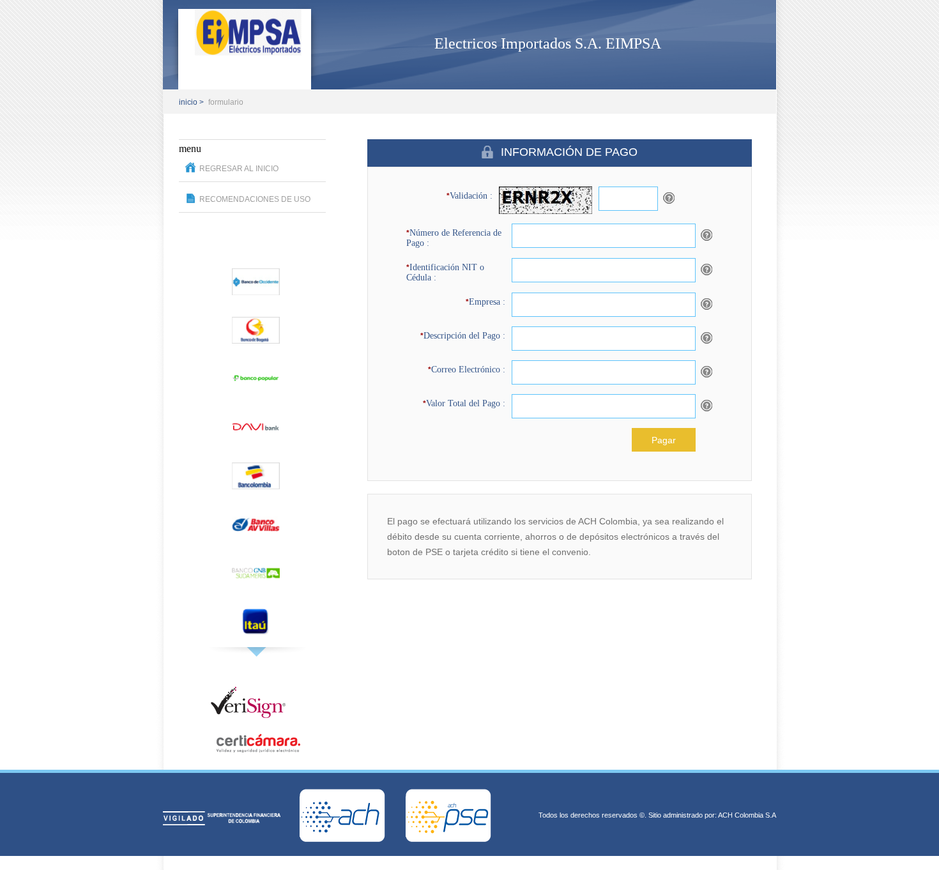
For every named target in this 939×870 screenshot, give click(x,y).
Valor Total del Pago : (464, 403)
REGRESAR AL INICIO (239, 168)
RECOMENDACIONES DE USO (254, 199)
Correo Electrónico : (466, 369)
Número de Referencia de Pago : (453, 238)
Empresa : (485, 302)
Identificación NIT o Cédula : (445, 272)
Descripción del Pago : (462, 335)
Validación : (469, 196)
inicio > (191, 102)
